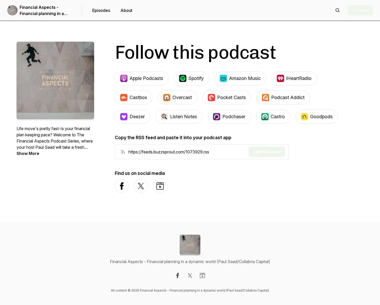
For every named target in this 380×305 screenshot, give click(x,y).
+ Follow (360, 10)
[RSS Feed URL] (122, 151)
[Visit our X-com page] (190, 275)
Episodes (101, 10)
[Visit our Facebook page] (177, 275)
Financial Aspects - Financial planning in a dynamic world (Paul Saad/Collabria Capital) (42, 11)
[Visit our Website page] (202, 275)
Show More (28, 153)
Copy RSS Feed (267, 152)
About (126, 10)
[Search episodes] (338, 10)
